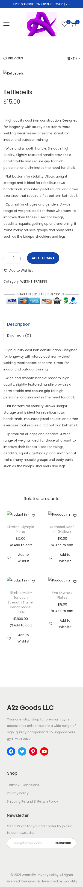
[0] (64, 24)
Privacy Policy (18, 793)
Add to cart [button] (23, 545)
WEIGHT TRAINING (33, 281)
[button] (18, 270)
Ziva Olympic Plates (62, 595)
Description (18, 324)
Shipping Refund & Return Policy (32, 801)
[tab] (41, 324)
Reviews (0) (19, 336)
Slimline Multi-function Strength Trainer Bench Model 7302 (21, 602)
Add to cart (43, 258)
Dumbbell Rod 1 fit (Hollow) (62, 529)
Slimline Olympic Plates (20, 529)
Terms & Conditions (23, 785)
